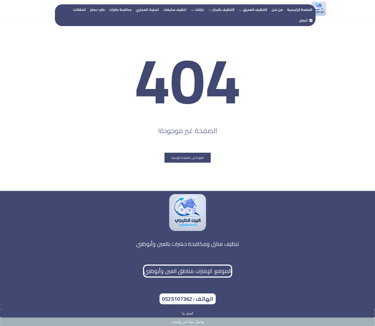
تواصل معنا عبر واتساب (187, 322)
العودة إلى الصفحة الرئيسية (187, 157)
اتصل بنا (187, 313)
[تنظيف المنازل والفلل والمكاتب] (318, 8)
